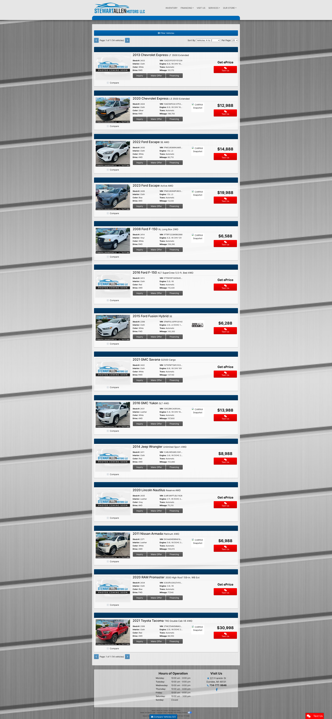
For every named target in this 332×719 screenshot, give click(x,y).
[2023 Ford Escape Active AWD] (113, 197)
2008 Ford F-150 (155, 229)
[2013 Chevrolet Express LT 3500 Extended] (113, 66)
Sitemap (169, 712)
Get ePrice (225, 62)
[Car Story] (198, 496)
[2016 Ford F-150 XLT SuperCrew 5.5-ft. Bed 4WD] (113, 284)
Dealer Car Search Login (147, 712)
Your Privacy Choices (180, 712)
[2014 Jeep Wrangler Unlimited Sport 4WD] (113, 458)
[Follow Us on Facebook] (216, 689)
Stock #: (136, 60)
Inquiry (139, 75)
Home (153, 710)
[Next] (127, 40)
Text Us (225, 70)
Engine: (163, 64)
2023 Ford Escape (153, 185)
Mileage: (163, 70)
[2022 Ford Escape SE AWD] (113, 153)
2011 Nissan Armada (156, 534)
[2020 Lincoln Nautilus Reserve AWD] (113, 501)
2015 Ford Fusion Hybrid (152, 316)
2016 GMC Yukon (151, 403)
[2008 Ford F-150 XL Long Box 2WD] (113, 240)
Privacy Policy (176, 710)
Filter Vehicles (167, 33)
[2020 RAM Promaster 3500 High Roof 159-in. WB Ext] (113, 588)
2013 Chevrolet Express (161, 55)
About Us (159, 710)
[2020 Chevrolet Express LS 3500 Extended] (113, 110)
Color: (135, 67)
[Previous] (96, 40)
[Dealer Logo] (119, 8)
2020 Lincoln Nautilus (157, 490)
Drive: (135, 70)
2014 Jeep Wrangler (159, 447)
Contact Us (166, 710)
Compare (114, 82)
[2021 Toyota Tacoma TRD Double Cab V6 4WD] (113, 632)
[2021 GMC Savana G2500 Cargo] (113, 371)
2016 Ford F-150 (163, 272)
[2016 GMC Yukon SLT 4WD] (113, 414)
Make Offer (156, 75)
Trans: (162, 67)
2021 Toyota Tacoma (162, 621)
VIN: (161, 60)
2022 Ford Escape (151, 142)
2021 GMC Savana (154, 359)
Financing (174, 75)
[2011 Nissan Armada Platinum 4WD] (113, 545)
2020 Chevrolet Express (161, 98)
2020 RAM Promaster (166, 577)
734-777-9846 (218, 685)
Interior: (136, 64)
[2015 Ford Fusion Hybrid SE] (113, 327)
